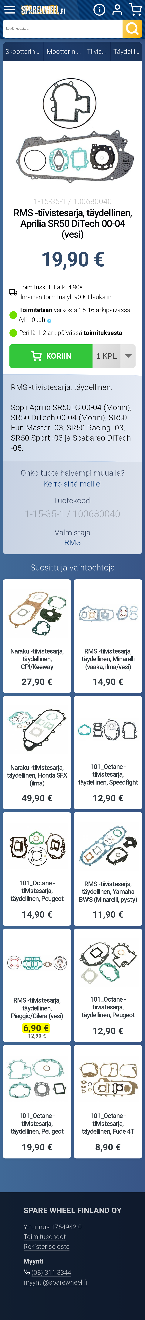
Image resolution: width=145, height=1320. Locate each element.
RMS (72, 542)
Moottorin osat (64, 51)
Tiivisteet (97, 51)
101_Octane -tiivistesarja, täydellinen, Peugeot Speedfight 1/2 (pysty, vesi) (37, 898)
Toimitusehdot (45, 1237)
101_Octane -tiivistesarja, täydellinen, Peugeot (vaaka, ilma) (107, 1011)
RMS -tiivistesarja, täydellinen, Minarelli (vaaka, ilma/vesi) (108, 659)
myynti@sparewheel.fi (55, 1282)
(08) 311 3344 (51, 1272)
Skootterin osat (23, 51)
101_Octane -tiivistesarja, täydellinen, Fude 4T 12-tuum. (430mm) (108, 1127)
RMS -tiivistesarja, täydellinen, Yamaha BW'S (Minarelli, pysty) (108, 891)
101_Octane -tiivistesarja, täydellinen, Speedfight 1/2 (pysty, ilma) (108, 778)
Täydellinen (126, 51)
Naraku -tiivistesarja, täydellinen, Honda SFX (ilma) (37, 775)
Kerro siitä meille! (72, 483)
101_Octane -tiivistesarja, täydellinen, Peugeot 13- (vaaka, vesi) (36, 1127)
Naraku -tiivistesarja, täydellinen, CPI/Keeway (37, 659)
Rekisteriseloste (46, 1246)
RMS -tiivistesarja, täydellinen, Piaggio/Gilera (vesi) (37, 1008)
